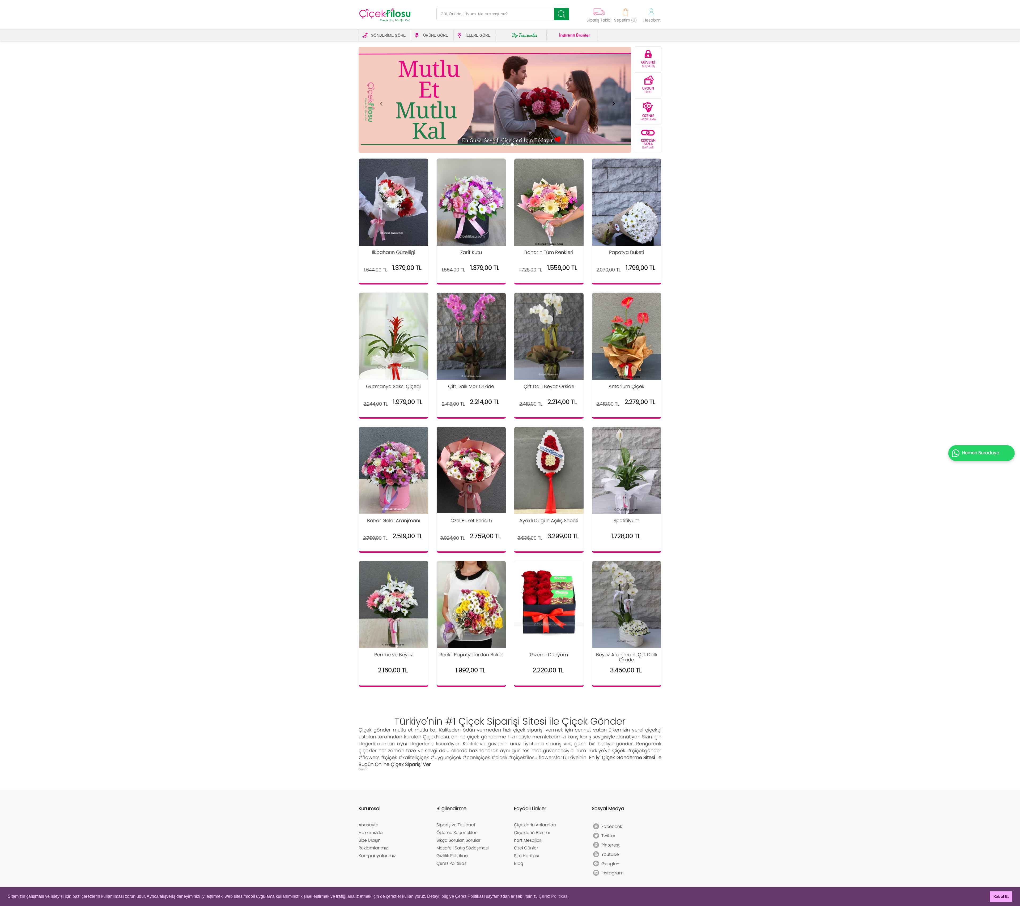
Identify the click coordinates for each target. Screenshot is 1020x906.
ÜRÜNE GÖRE (435, 35)
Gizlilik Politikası (452, 856)
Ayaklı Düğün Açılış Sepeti (548, 521)
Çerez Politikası (452, 863)
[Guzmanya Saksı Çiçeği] (393, 340)
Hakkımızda (371, 833)
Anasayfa (369, 825)
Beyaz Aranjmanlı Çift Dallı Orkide (626, 657)
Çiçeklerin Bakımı (532, 833)
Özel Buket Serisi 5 (471, 521)
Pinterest (608, 845)
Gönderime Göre (388, 35)
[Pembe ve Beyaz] (393, 606)
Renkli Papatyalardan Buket (471, 655)
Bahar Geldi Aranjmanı (393, 521)
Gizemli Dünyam (549, 655)
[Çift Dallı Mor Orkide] (471, 336)
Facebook (609, 826)
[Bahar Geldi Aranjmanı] (393, 470)
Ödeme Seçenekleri (457, 833)
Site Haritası (526, 856)
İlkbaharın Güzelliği (393, 253)
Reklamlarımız (373, 848)
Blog (518, 863)
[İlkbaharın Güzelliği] (393, 204)
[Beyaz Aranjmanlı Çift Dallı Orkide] (626, 604)
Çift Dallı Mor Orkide (471, 387)
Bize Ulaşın (370, 840)
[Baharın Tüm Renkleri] (549, 204)
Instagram (609, 873)
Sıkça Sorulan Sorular (458, 840)
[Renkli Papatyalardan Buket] (471, 606)
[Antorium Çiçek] (626, 336)
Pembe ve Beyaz (393, 655)
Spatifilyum (626, 521)
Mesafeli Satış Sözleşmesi (462, 848)
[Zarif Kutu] (471, 204)
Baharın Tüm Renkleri (548, 253)
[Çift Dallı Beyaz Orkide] (549, 336)
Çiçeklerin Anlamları (535, 825)
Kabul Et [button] (1001, 896)
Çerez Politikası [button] (553, 896)
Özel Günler (526, 848)
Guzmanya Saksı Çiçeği (393, 387)
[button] (381, 102)
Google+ (607, 864)
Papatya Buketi (626, 253)
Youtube (607, 854)
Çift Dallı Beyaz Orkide (549, 387)
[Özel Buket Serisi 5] (471, 469)
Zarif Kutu (471, 253)
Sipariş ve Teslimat (455, 825)
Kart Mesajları (528, 840)
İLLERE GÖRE (478, 35)
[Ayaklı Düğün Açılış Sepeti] (549, 470)
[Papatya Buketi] (626, 204)
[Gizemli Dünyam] (549, 598)
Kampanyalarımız (377, 856)
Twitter (605, 836)
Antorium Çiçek (626, 387)
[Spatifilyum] (626, 471)
